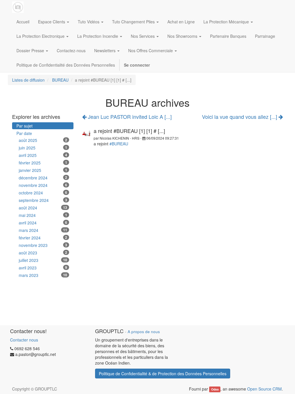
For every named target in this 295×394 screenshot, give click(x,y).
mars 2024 (43, 230)
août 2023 (43, 253)
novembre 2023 (43, 245)
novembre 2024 (43, 185)
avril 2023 (43, 268)
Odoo (215, 389)
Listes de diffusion (28, 80)
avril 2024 (43, 223)
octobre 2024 (43, 193)
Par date (24, 133)
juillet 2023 (43, 260)
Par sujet (24, 126)
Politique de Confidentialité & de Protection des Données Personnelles (162, 373)
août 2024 (43, 208)
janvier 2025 (43, 170)
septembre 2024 (43, 200)
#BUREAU (118, 144)
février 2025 (43, 163)
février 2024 (43, 238)
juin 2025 (43, 148)
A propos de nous (144, 331)
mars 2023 (43, 275)
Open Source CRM (264, 389)
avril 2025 (43, 155)
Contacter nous (24, 340)
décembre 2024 (43, 178)
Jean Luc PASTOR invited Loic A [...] (129, 116)
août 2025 (43, 140)
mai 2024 (43, 215)
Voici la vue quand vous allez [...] (240, 117)
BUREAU (60, 80)
